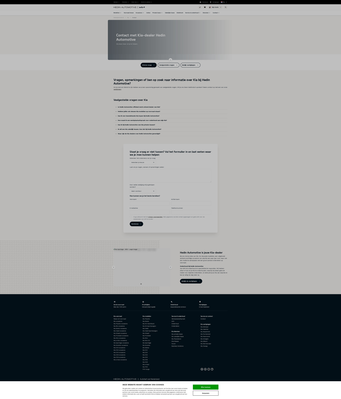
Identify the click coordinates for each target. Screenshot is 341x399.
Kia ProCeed (147, 336)
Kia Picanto (146, 319)
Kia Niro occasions (119, 338)
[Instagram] (205, 369)
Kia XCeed (146, 333)
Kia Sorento (146, 345)
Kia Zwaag (204, 346)
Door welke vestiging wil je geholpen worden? (142, 186)
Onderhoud (175, 323)
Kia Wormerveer (206, 344)
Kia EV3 (145, 352)
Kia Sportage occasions (121, 343)
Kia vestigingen (206, 324)
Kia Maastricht (205, 331)
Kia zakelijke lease (178, 336)
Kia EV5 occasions (119, 352)
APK (173, 321)
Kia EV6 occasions (119, 355)
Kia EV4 (145, 355)
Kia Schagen (205, 339)
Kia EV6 (145, 360)
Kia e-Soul (146, 364)
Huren (174, 344)
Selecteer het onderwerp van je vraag (142, 158)
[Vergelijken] (200, 7)
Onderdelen (175, 326)
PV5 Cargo (146, 369)
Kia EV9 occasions (119, 357)
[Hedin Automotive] (125, 7)
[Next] (170, 267)
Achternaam (175, 199)
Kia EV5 (145, 357)
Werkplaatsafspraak (178, 319)
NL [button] (223, 2)
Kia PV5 (145, 367)
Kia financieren (176, 339)
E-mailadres (134, 208)
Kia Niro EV (146, 340)
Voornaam (133, 199)
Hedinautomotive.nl (119, 17)
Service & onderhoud (178, 316)
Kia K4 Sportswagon (149, 326)
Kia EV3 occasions (119, 348)
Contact (203, 319)
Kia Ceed (145, 328)
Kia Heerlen (204, 329)
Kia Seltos (146, 348)
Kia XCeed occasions (120, 333)
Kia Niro (145, 338)
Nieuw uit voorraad (120, 319)
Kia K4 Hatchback (148, 323)
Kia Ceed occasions (120, 331)
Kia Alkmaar (205, 327)
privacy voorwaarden (155, 217)
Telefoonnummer (177, 208)
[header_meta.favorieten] (205, 7)
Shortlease (175, 341)
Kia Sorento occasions (121, 345)
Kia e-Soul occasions (120, 360)
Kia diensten (176, 331)
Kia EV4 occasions (119, 350)
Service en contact (207, 316)
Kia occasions (118, 321)
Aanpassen (205, 393)
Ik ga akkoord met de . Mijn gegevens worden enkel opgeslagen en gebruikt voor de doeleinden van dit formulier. (169, 218)
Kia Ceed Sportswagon (150, 331)
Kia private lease (177, 334)
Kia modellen (147, 316)
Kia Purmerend (205, 334)
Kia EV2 (145, 350)
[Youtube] (208, 369)
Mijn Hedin (215, 7)
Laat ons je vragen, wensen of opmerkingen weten (147, 167)
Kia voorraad (118, 316)
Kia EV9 (145, 362)
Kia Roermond (205, 336)
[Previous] (113, 267)
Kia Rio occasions (119, 326)
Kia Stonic (146, 321)
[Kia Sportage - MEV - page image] (142, 267)
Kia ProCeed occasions (121, 336)
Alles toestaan (205, 387)
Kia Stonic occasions (120, 328)
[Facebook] (202, 369)
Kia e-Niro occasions (120, 340)
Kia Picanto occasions (121, 323)
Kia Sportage (147, 343)
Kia (128, 17)
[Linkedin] (212, 369)
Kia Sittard (204, 341)
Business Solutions (177, 346)
